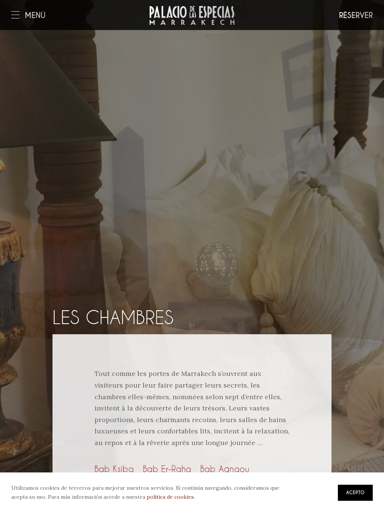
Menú (35, 15)
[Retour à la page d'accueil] (192, 15)
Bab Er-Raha (167, 469)
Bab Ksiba (114, 469)
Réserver (356, 15)
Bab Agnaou (224, 469)
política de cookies (170, 496)
